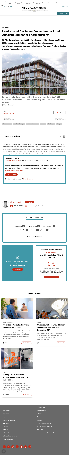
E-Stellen (18, 2)
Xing (21, 447)
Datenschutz (6, 410)
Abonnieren (18, 269)
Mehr (60, 137)
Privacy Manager (8, 439)
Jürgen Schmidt (9, 113)
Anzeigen (47, 2)
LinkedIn (26, 447)
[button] (3, 451)
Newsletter (59, 2)
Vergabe (24, 2)
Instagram (13, 447)
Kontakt (66, 2)
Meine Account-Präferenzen (34, 236)
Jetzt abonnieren (51, 277)
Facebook (4, 447)
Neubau (43, 124)
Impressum (6, 414)
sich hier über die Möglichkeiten (14, 170)
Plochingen (51, 124)
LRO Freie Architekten (32, 124)
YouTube (17, 447)
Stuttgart (59, 124)
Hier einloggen (28, 179)
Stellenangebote (42, 417)
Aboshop (53, 2)
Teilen (60, 112)
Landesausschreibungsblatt (45, 433)
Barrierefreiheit (41, 410)
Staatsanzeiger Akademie (39, 2)
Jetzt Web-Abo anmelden (12, 161)
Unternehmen (5, 2)
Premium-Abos (51, 252)
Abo (67, 13)
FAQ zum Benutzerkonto (10, 436)
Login (4, 417)
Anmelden (65, 6)
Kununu (30, 447)
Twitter (8, 447)
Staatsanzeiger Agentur (44, 423)
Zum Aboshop (11, 174)
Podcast (5, 429)
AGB (4, 407)
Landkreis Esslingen (19, 124)
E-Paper (61, 13)
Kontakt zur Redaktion (9, 420)
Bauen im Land (7, 124)
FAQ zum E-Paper (8, 433)
